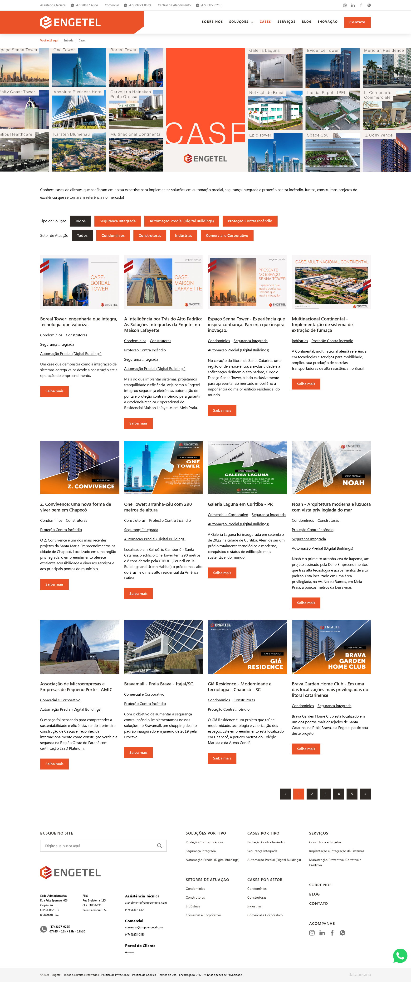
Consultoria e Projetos (325, 842)
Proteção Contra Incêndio (250, 221)
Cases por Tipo (263, 833)
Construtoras (150, 235)
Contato (357, 22)
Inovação (328, 22)
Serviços (287, 22)
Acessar (130, 952)
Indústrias (183, 235)
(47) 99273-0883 (139, 5)
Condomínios (113, 235)
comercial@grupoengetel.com (144, 927)
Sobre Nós (212, 22)
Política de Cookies (144, 975)
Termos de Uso (167, 975)
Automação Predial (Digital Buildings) (182, 221)
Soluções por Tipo (206, 833)
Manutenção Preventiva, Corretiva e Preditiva (335, 862)
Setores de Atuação (207, 879)
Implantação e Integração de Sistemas (336, 851)
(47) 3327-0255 (211, 5)
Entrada (68, 40)
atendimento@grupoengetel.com (146, 902)
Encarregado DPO (190, 975)
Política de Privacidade (115, 975)
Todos (80, 221)
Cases (265, 22)
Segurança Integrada (118, 221)
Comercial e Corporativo (227, 235)
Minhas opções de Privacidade (223, 975)
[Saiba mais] (79, 326)
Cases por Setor (265, 879)
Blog (307, 22)
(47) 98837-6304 (86, 5)
